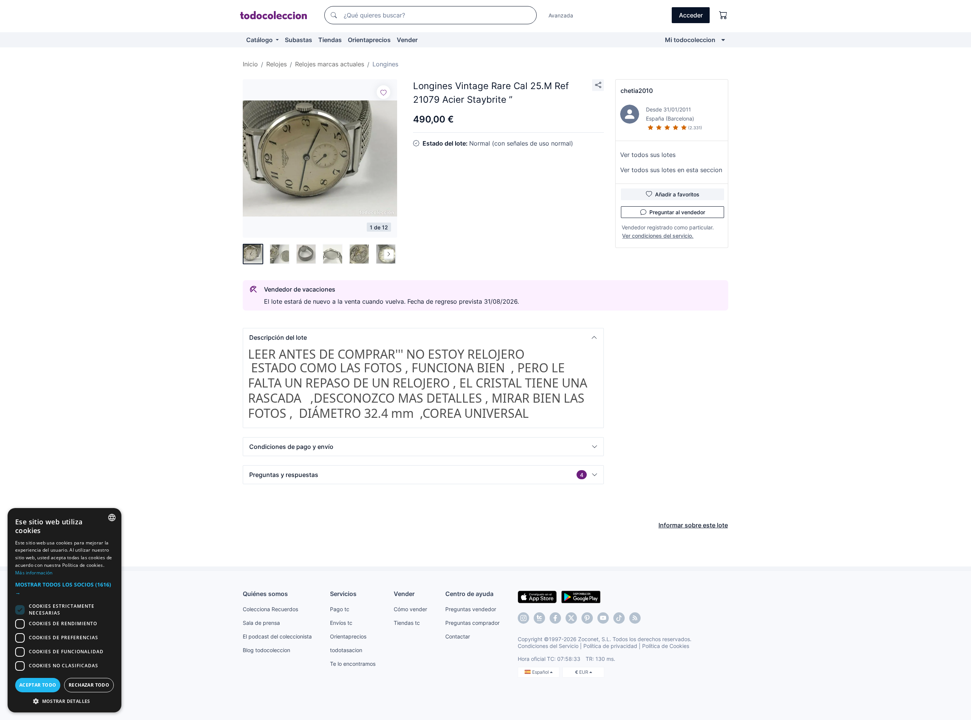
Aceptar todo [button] (38, 685)
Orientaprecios (369, 40)
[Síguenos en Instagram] (523, 618)
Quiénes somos (265, 594)
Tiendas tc (407, 623)
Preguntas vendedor (470, 609)
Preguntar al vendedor (677, 212)
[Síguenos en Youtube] (603, 618)
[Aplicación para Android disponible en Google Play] (580, 596)
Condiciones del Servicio (548, 646)
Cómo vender (410, 609)
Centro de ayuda (469, 594)
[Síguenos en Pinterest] (587, 618)
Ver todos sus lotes (648, 154)
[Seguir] (383, 92)
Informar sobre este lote (693, 525)
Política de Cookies (665, 646)
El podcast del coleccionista (277, 636)
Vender (407, 40)
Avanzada (560, 15)
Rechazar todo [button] (89, 685)
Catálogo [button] (260, 40)
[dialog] (64, 610)
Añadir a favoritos (677, 194)
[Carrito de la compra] (723, 15)
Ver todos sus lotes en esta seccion (671, 170)
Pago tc (339, 609)
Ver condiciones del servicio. (657, 235)
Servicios (343, 594)
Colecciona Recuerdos (270, 609)
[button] (423, 337)
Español (541, 672)
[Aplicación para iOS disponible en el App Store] (537, 596)
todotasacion (346, 650)
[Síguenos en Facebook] (555, 618)
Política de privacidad (610, 646)
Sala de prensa (261, 623)
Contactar (457, 636)
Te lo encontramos (353, 663)
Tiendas (330, 40)
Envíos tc (341, 623)
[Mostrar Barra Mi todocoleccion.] (723, 39)
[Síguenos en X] (571, 618)
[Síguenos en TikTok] (619, 618)
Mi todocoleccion (690, 40)
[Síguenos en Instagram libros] (539, 618)
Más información (34, 572)
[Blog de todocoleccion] (635, 618)
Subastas (298, 40)
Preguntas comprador (472, 623)
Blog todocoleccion (266, 650)
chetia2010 (637, 90)
